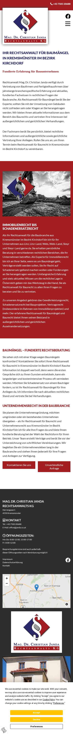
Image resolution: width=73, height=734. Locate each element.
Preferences (36, 726)
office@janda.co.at (17, 527)
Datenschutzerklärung (13, 562)
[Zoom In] (6, 578)
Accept (36, 712)
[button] (60, 24)
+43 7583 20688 (61, 3)
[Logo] (25, 26)
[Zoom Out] (6, 583)
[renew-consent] (4, 730)
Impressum (8, 559)
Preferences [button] (58, 703)
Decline (36, 719)
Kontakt (6, 565)
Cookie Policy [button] (49, 699)
